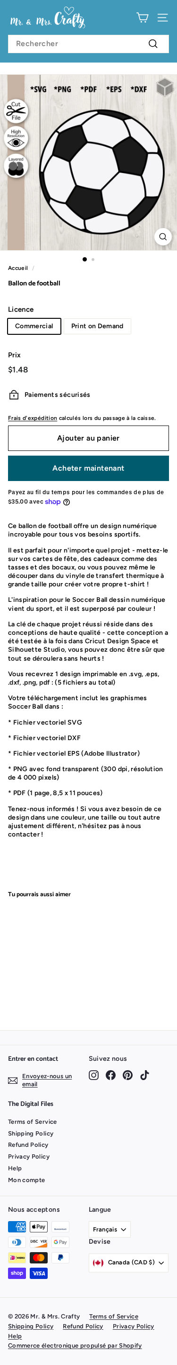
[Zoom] (163, 236)
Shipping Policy (30, 1133)
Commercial (34, 326)
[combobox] (88, 44)
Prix (14, 355)
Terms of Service (32, 1121)
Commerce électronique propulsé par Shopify (75, 1345)
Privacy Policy (29, 1156)
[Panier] (142, 17)
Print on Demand (97, 326)
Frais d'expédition (32, 418)
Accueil (18, 268)
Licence (21, 309)
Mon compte (26, 1180)
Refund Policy (28, 1144)
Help (15, 1168)
